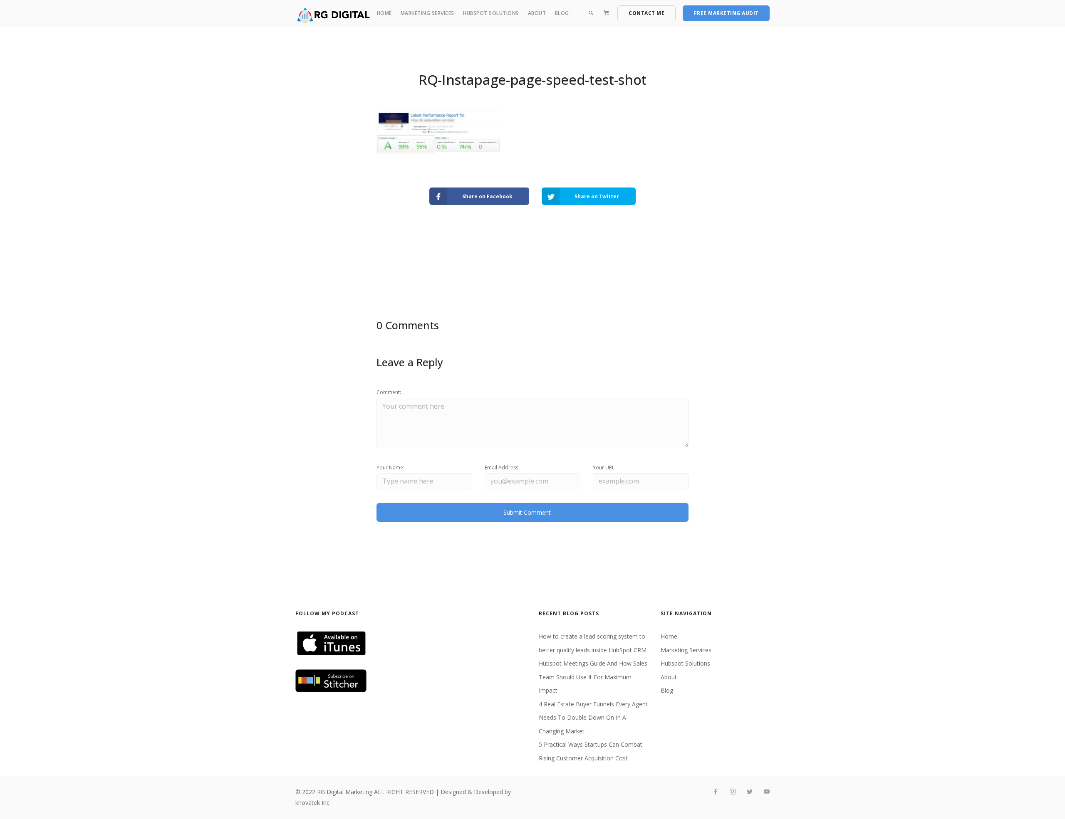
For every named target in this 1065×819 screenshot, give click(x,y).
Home (384, 13)
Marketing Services (427, 13)
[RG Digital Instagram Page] (732, 792)
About (537, 13)
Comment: (388, 392)
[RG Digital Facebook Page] (715, 792)
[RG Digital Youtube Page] (766, 792)
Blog (562, 13)
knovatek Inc (312, 803)
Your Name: (390, 467)
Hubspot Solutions (491, 13)
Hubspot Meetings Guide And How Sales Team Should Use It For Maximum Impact (593, 676)
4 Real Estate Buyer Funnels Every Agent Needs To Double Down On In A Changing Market (593, 717)
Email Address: (502, 467)
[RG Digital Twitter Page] (749, 792)
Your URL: (604, 467)
